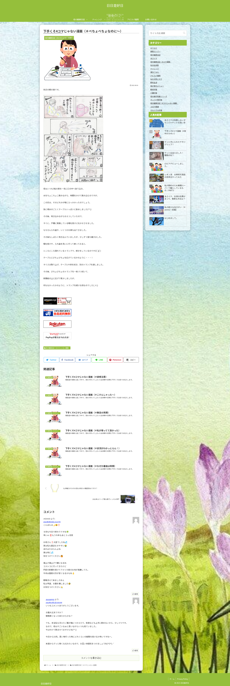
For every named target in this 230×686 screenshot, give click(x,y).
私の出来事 (154, 65)
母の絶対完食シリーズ (158, 96)
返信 (136, 594)
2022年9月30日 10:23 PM (51, 522)
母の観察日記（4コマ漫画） (160, 62)
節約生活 (153, 82)
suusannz (50, 599)
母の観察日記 (155, 55)
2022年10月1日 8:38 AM (54, 602)
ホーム (172, 679)
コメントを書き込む (91, 658)
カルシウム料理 (156, 110)
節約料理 (153, 89)
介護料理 (153, 93)
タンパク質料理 (156, 99)
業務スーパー (155, 51)
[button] (184, 33)
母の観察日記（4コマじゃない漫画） (58, 348)
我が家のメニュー (157, 86)
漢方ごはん (154, 72)
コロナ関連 (154, 106)
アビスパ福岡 (155, 75)
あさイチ (153, 58)
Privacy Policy (182, 679)
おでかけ (153, 48)
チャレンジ (154, 68)
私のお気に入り (156, 79)
